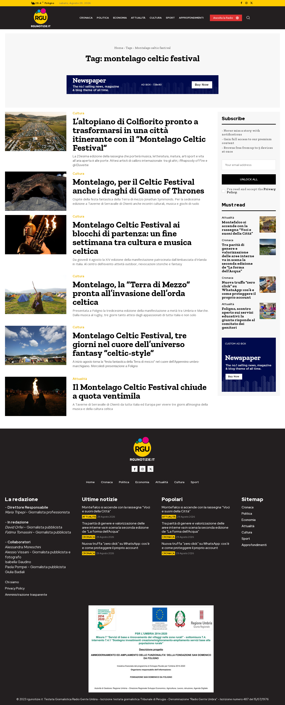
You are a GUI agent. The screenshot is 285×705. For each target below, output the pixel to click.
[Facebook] (241, 3)
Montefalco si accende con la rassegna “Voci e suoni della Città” (237, 228)
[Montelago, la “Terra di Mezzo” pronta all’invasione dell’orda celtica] (35, 294)
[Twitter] (251, 3)
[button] (248, 17)
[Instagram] (246, 3)
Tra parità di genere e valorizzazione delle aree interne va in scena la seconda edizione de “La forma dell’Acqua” (238, 257)
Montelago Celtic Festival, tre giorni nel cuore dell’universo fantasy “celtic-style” (130, 344)
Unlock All (249, 179)
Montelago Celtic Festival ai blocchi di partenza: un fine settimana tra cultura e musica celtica (132, 237)
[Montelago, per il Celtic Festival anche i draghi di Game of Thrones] (35, 191)
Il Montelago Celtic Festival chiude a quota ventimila (140, 391)
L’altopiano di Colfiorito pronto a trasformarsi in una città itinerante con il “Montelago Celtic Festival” (139, 134)
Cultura (78, 113)
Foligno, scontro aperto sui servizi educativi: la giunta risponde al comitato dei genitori (238, 318)
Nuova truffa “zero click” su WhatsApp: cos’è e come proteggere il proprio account (239, 290)
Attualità (80, 378)
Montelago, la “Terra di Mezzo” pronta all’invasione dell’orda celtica (131, 293)
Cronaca (227, 240)
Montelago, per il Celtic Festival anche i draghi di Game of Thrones (138, 186)
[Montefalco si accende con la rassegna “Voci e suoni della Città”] (268, 224)
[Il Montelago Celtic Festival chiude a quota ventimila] (35, 396)
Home (118, 48)
